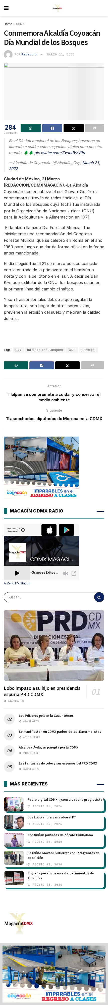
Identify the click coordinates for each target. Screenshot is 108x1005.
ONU (72, 350)
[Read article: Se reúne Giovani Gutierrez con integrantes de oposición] (14, 858)
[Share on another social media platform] (94, 128)
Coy (18, 350)
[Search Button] (99, 597)
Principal (89, 350)
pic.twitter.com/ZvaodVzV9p (59, 152)
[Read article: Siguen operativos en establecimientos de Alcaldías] (14, 878)
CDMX (20, 24)
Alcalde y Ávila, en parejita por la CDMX (48, 747)
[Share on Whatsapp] (31, 128)
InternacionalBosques (45, 350)
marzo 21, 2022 (61, 54)
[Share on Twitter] (74, 128)
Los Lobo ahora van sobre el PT (52, 817)
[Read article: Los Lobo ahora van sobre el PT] (14, 822)
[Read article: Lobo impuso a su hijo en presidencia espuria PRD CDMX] (54, 645)
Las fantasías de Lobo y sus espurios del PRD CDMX (58, 763)
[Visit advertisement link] (54, 974)
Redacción (29, 54)
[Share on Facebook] (52, 128)
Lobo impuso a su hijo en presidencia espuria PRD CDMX (42, 691)
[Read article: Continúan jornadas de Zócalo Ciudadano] (14, 840)
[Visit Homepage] (58, 8)
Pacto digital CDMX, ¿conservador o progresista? (66, 799)
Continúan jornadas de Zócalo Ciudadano (60, 835)
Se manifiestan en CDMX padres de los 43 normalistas (60, 731)
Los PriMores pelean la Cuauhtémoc (46, 715)
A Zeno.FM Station (17, 583)
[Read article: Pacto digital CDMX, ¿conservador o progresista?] (14, 804)
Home (8, 24)
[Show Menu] (6, 8)
